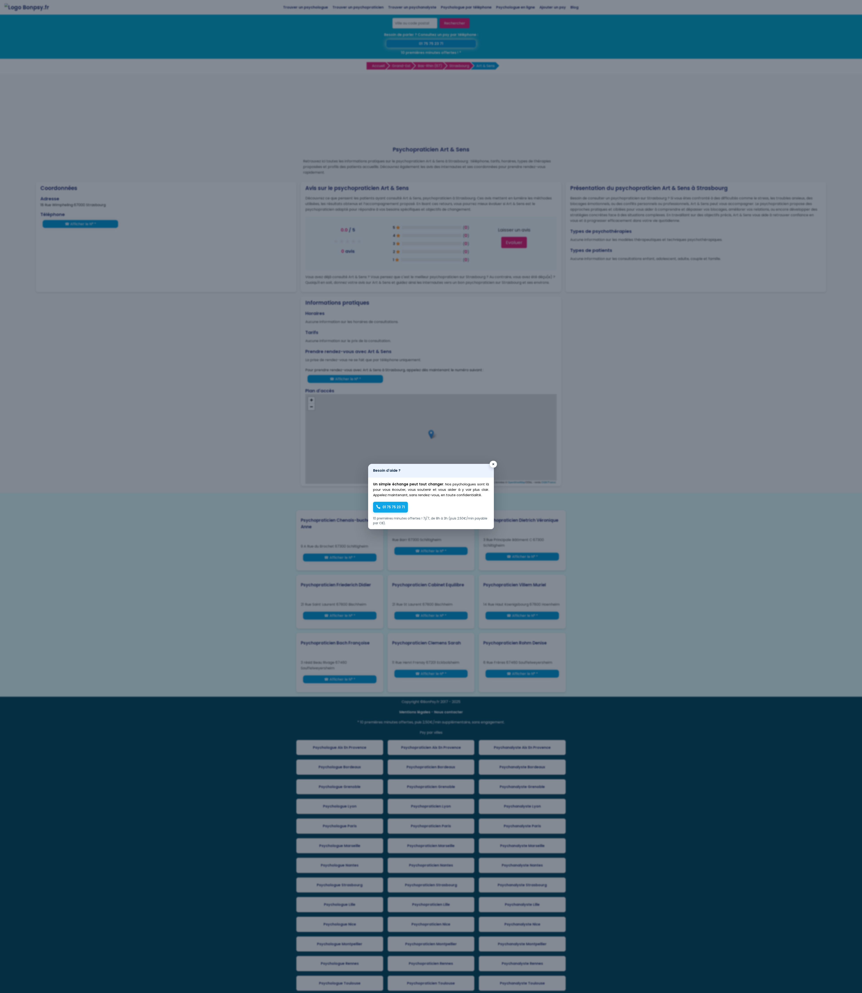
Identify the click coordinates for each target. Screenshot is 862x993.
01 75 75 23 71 (394, 507)
